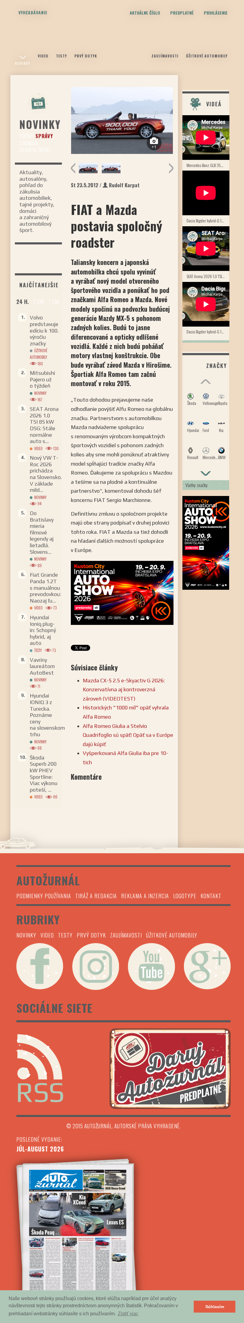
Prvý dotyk (85, 55)
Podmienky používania (43, 896)
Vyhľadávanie (33, 12)
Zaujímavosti (165, 55)
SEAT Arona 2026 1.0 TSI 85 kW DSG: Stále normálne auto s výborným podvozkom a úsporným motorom (208, 276)
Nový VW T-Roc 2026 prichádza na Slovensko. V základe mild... (46, 474)
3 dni (38, 301)
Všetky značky (196, 485)
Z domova (28, 143)
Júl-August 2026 (40, 1148)
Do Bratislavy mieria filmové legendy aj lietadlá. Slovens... (42, 532)
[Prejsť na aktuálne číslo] (123, 1235)
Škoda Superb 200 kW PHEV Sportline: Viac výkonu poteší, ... (43, 773)
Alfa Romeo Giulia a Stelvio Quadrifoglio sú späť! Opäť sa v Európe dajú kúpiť (128, 735)
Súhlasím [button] (214, 1306)
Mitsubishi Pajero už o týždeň (42, 379)
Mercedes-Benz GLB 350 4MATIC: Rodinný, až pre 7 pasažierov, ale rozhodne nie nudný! (208, 165)
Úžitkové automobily (207, 55)
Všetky (26, 136)
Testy (61, 55)
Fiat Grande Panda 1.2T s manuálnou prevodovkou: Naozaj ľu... (45, 587)
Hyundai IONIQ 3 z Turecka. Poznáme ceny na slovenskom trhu (47, 714)
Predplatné (182, 13)
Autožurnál (122, 50)
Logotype (184, 896)
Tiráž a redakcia (96, 896)
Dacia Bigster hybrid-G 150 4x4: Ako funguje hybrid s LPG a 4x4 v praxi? (208, 220)
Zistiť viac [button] (128, 1313)
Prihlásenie (216, 13)
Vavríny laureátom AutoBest (42, 666)
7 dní (54, 301)
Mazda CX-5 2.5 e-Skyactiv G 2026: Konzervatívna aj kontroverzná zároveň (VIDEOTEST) (124, 689)
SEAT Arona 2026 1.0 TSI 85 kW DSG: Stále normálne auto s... (44, 425)
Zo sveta (27, 150)
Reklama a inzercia (145, 896)
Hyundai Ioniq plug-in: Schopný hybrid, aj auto (43, 630)
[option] (122, 120)
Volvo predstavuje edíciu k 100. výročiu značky (44, 330)
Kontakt (211, 896)
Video (43, 55)
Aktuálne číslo (145, 13)
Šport (45, 150)
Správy (44, 136)
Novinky (22, 63)
